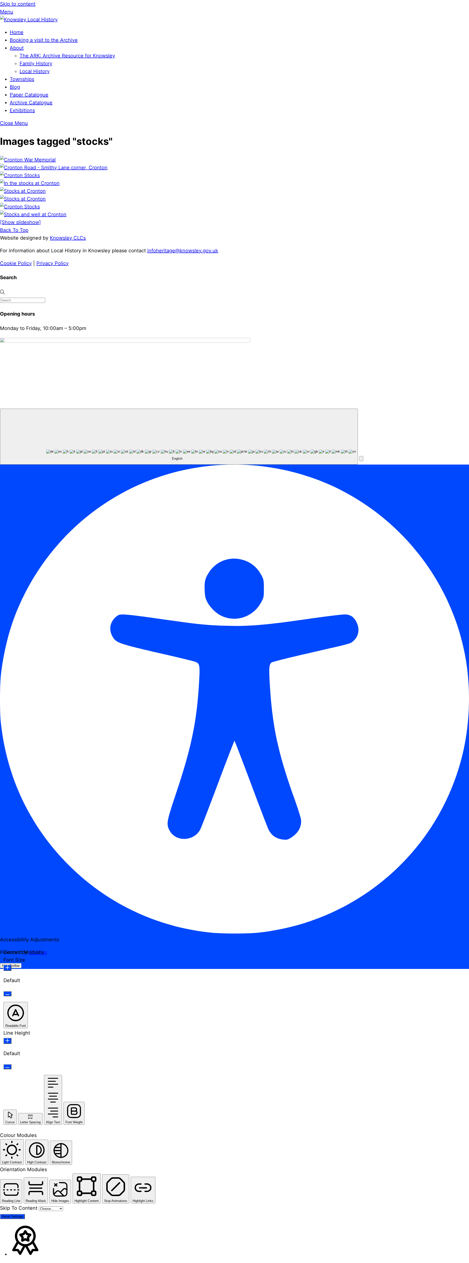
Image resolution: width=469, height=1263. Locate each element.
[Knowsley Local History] (29, 19)
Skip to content (17, 4)
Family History (36, 63)
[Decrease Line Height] (7, 1066)
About (17, 48)
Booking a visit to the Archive (44, 40)
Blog (15, 87)
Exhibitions (22, 110)
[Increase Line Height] (7, 1041)
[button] (361, 458)
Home (16, 32)
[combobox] (179, 437)
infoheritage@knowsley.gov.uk (182, 251)
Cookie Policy (16, 263)
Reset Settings (12, 1216)
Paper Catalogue (29, 95)
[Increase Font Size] (7, 968)
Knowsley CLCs (68, 238)
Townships (22, 79)
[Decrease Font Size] (7, 993)
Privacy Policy (52, 263)
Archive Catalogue (31, 103)
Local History (35, 71)
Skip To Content (19, 1208)
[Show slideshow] (20, 222)
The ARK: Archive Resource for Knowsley (67, 56)
